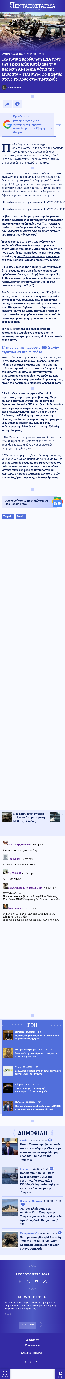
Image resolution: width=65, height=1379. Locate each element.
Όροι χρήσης (33, 1339)
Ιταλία (20, 516)
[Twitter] (28, 1281)
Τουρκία (7, 516)
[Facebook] (20, 1281)
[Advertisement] (32, 668)
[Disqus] (32, 880)
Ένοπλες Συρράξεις (13, 54)
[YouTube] (36, 1281)
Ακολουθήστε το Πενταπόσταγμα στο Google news (27, 502)
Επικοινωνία (32, 1345)
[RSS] (45, 1281)
